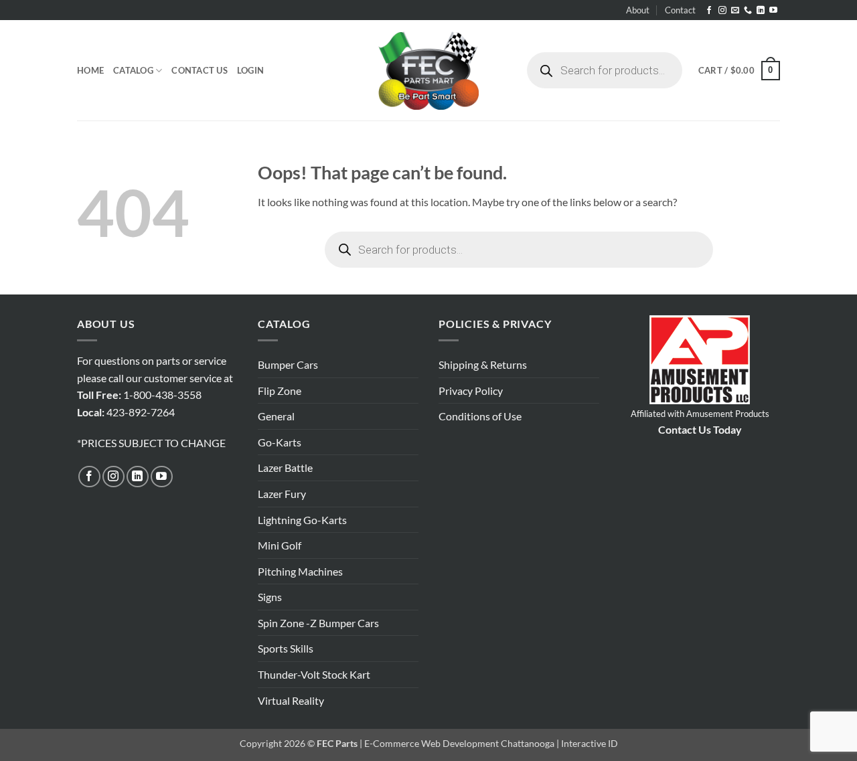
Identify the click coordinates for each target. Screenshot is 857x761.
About (637, 10)
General (276, 416)
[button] (250, 70)
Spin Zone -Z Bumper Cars (318, 622)
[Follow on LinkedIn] (761, 10)
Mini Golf (279, 545)
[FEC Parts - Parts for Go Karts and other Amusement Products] (428, 70)
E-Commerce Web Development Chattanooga (459, 743)
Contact (680, 10)
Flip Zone (279, 390)
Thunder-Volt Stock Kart (314, 674)
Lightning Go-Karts (302, 519)
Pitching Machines (300, 571)
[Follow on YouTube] (773, 10)
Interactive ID (589, 743)
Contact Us (199, 70)
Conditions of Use (480, 416)
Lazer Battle (285, 467)
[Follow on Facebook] (709, 10)
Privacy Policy (471, 390)
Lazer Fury (282, 493)
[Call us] (748, 10)
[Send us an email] (735, 10)
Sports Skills (285, 648)
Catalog (133, 70)
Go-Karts (279, 442)
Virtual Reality (291, 700)
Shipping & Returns (483, 364)
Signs (270, 596)
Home (90, 70)
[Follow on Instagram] (722, 10)
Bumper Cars (288, 364)
